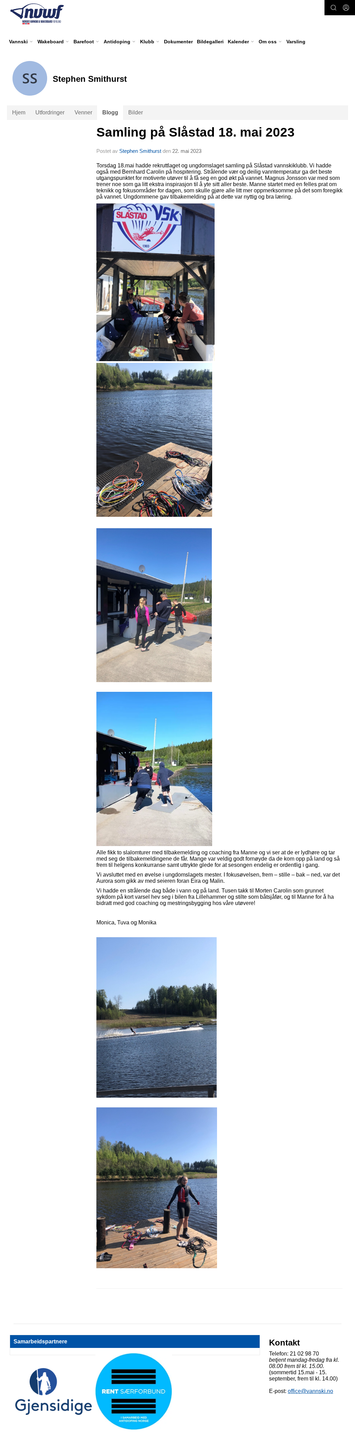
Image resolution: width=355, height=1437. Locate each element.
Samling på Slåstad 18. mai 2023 (195, 132)
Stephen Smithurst (140, 151)
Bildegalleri (210, 41)
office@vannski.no (310, 1391)
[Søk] (333, 7)
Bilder (135, 112)
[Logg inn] (346, 7)
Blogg (110, 112)
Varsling (295, 41)
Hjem (18, 112)
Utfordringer (49, 112)
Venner (83, 112)
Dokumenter (178, 41)
